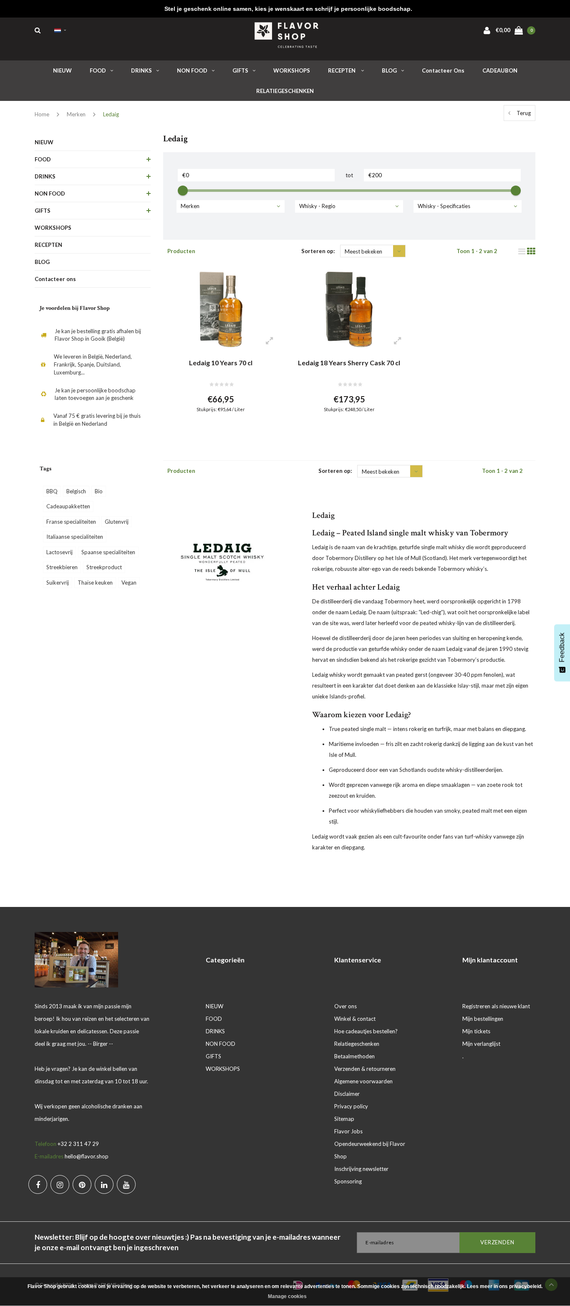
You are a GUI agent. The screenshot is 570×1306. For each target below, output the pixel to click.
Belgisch (76, 491)
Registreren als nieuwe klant (496, 1006)
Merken (76, 114)
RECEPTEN (342, 70)
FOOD (98, 70)
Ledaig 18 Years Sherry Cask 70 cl (349, 363)
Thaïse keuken (95, 582)
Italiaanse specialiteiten (74, 536)
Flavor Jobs (348, 1131)
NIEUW (62, 70)
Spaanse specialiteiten (108, 552)
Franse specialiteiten (71, 521)
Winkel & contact (355, 1018)
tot (349, 175)
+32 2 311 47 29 (78, 1143)
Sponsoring (348, 1181)
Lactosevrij (59, 552)
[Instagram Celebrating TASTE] (59, 1184)
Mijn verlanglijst (481, 1043)
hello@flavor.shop (86, 1156)
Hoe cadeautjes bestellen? (366, 1031)
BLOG (389, 70)
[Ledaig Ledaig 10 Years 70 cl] (221, 309)
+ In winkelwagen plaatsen (215, 430)
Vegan (128, 582)
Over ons (345, 1006)
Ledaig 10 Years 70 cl (220, 363)
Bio (99, 491)
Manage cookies (287, 1296)
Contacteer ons (443, 70)
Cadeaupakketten (68, 506)
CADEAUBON (499, 70)
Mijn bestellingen (482, 1018)
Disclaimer (347, 1093)
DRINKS (141, 70)
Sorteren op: (318, 251)
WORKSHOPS (291, 70)
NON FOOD (192, 70)
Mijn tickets (476, 1031)
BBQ (52, 491)
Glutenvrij (117, 521)
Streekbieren (62, 567)
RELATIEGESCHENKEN (285, 91)
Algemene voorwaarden (363, 1081)
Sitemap (344, 1118)
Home (42, 114)
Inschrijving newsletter (361, 1168)
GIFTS (240, 70)
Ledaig (111, 114)
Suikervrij (57, 582)
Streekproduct (104, 567)
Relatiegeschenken (356, 1043)
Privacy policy (351, 1106)
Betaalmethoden (354, 1056)
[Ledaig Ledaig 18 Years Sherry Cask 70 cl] (349, 309)
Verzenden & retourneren (365, 1068)
